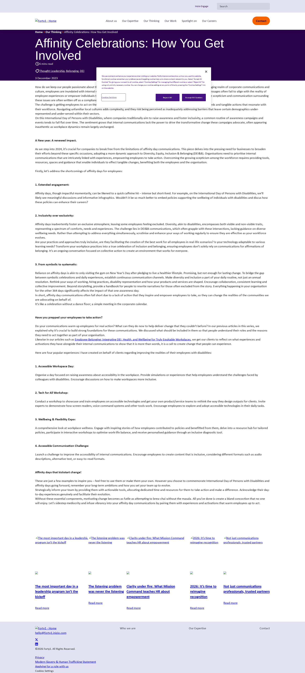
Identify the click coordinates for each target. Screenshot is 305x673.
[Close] (206, 71)
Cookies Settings (109, 97)
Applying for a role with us (51, 666)
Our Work (171, 21)
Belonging (72, 71)
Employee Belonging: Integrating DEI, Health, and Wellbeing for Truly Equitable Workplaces (133, 339)
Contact (261, 21)
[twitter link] (36, 640)
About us (111, 21)
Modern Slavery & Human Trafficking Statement (65, 662)
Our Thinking (151, 21)
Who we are (128, 628)
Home (39, 32)
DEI (82, 71)
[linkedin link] (36, 644)
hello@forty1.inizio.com (50, 633)
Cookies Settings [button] (44, 671)
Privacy (39, 657)
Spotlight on (189, 21)
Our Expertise (130, 21)
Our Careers (209, 21)
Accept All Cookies (193, 97)
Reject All (167, 97)
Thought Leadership (52, 71)
